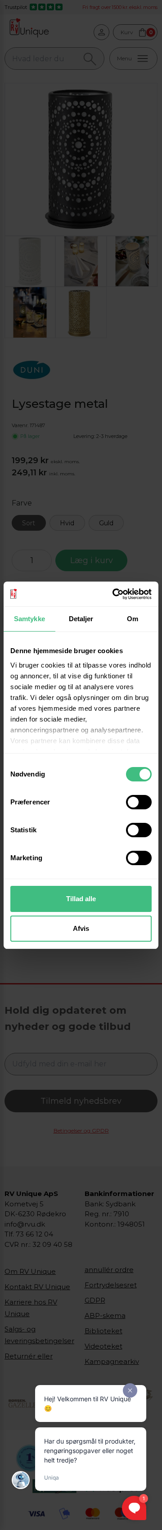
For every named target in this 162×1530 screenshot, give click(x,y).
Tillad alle (81, 899)
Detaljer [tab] (81, 619)
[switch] (139, 802)
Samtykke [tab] (29, 619)
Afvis (81, 928)
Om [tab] (132, 619)
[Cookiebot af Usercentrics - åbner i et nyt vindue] (114, 594)
